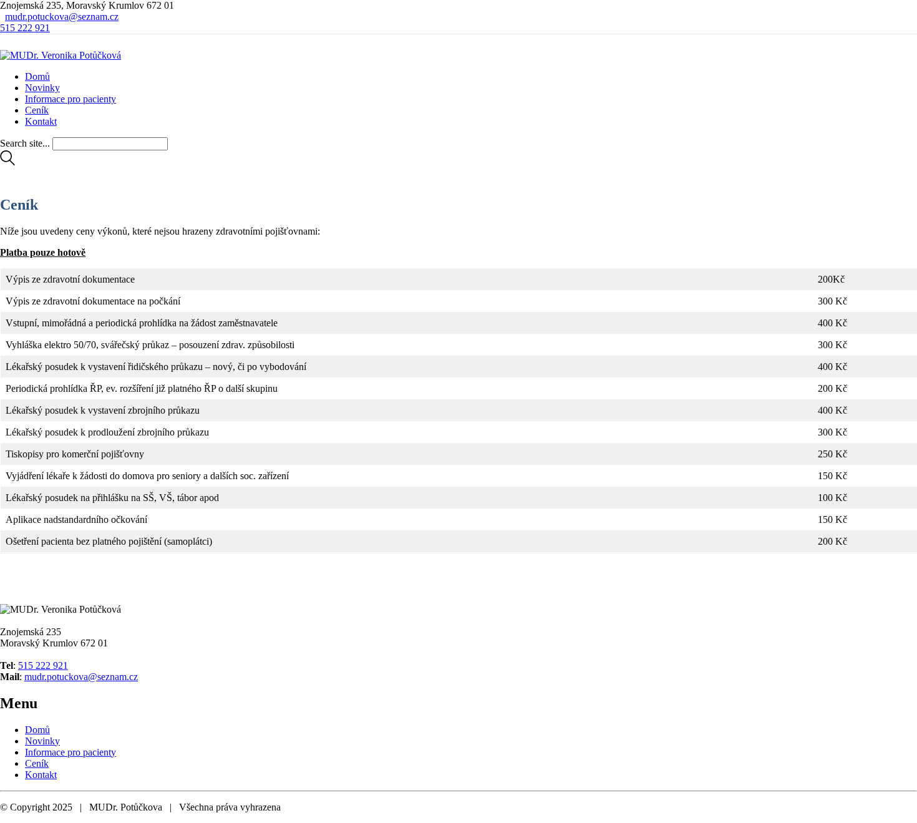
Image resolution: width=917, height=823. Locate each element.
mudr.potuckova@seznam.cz (62, 16)
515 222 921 (25, 27)
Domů (37, 729)
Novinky (42, 741)
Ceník (37, 763)
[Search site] (7, 162)
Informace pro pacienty (70, 752)
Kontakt (41, 774)
